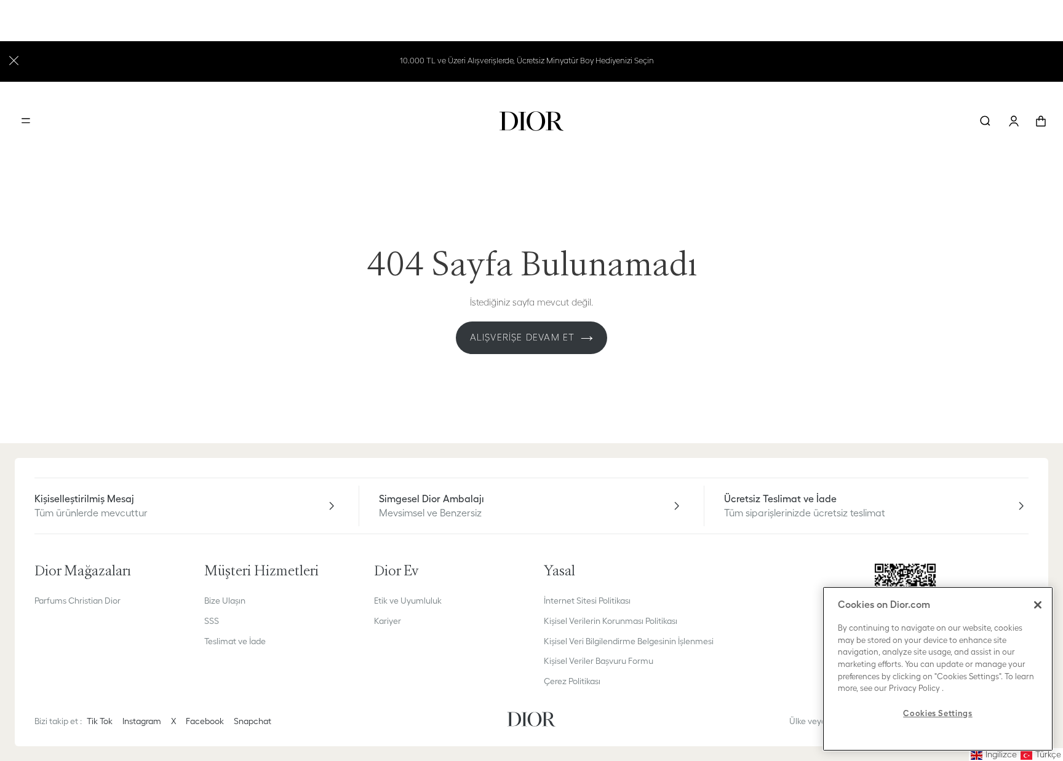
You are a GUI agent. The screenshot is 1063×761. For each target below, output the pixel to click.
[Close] (1037, 604)
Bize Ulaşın (224, 600)
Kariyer (387, 621)
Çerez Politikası (572, 681)
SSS (211, 621)
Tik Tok (100, 721)
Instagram (141, 721)
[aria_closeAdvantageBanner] (13, 59)
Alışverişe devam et (522, 337)
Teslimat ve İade (235, 641)
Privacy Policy (914, 688)
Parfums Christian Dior (77, 600)
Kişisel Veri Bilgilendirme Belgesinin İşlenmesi (629, 641)
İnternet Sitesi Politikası (587, 600)
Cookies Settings (938, 713)
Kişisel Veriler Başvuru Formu (598, 661)
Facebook (205, 721)
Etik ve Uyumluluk (408, 600)
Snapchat (252, 721)
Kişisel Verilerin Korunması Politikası (610, 621)
